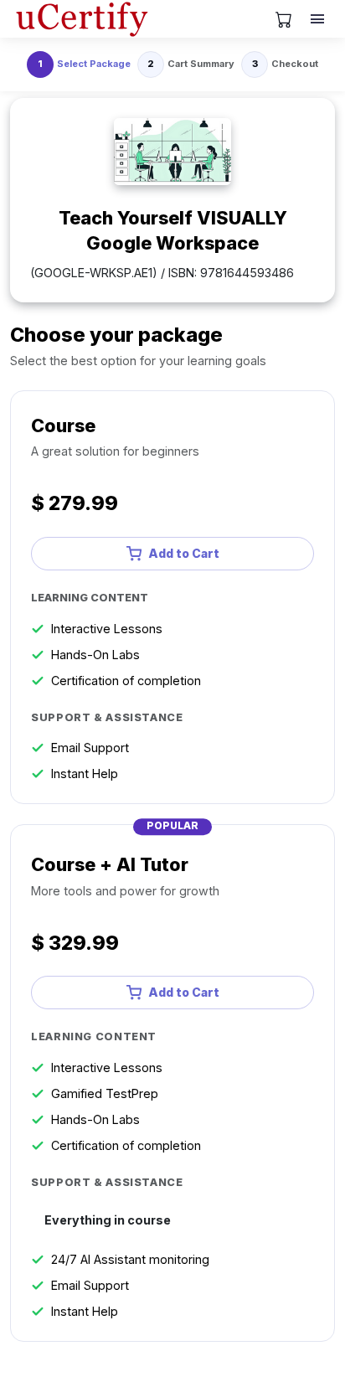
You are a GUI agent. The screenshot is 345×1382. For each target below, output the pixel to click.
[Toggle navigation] (319, 19)
